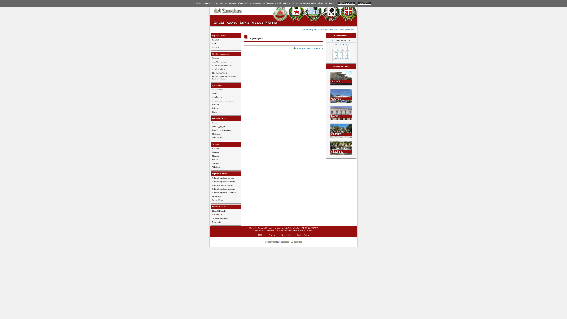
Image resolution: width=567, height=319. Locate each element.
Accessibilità (307, 30)
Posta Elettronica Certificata (221, 130)
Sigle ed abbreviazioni (220, 218)
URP (260, 235)
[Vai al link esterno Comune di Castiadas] (341, 78)
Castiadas (215, 152)
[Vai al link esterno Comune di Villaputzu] (341, 130)
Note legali (286, 235)
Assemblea (216, 47)
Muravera (215, 156)
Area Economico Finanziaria (222, 66)
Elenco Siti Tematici (219, 211)
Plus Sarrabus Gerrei (219, 73)
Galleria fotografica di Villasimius (224, 193)
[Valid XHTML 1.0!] (271, 242)
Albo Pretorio (217, 97)
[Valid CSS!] (283, 242)
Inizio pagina (318, 48)
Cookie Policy (303, 235)
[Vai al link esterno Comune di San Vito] (341, 113)
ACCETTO (364, 3)
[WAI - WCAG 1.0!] (296, 242)
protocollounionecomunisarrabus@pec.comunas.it (296, 230)
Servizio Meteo (217, 200)
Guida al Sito (318, 30)
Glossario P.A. (217, 215)
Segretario (215, 58)
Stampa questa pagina (303, 48)
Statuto (214, 93)
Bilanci (214, 112)
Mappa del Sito (328, 30)
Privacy (272, 235)
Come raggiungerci (218, 127)
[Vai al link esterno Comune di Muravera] (341, 95)
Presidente (215, 40)
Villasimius (216, 167)
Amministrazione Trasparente (222, 101)
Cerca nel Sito (340, 30)
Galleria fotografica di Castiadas (223, 178)
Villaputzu (215, 163)
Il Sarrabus (216, 149)
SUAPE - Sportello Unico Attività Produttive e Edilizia (224, 78)
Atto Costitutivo (217, 90)
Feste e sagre (216, 196)
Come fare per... (217, 138)
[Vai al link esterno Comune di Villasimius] (341, 148)
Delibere (215, 108)
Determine (215, 105)
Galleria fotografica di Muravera (223, 182)
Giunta (214, 44)
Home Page (350, 30)
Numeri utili (216, 222)
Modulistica (216, 134)
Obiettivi (215, 123)
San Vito (215, 160)
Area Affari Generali (219, 62)
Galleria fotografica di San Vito (223, 185)
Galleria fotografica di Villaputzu (223, 189)
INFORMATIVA (346, 3)
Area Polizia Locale (219, 69)
